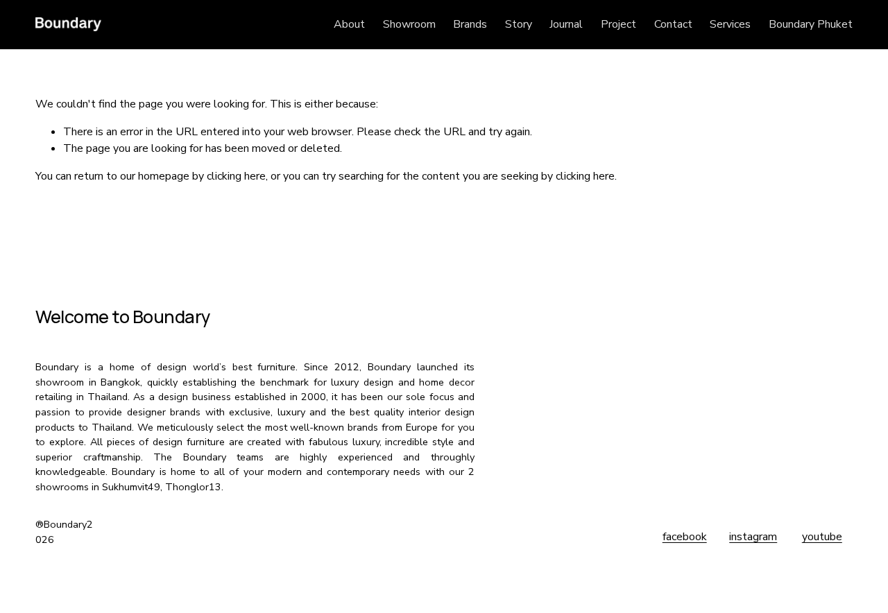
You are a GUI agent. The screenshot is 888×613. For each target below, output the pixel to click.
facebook (685, 536)
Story (518, 24)
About (349, 24)
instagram (753, 536)
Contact (673, 24)
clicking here (236, 176)
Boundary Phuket (811, 24)
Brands (470, 24)
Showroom (409, 24)
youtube (822, 536)
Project (618, 24)
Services (730, 24)
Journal (566, 24)
